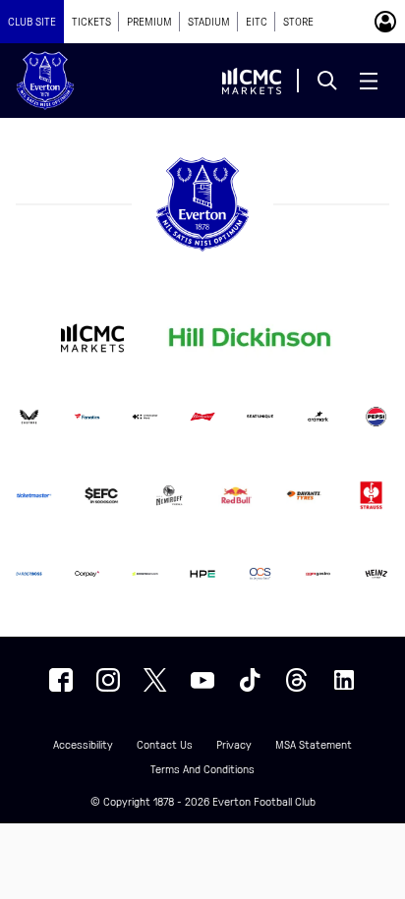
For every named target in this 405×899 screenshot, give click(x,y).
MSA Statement (313, 745)
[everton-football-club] (344, 680)
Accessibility (83, 745)
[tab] (32, 21)
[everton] (61, 680)
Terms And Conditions (202, 769)
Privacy (234, 745)
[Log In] (385, 21)
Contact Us (165, 745)
